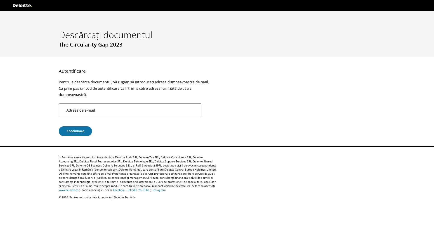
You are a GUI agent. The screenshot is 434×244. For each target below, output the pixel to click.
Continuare (75, 131)
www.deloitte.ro (68, 190)
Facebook (119, 190)
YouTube (143, 190)
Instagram (159, 190)
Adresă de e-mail (80, 110)
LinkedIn (132, 190)
